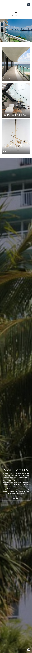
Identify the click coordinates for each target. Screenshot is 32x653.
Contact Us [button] (16, 498)
